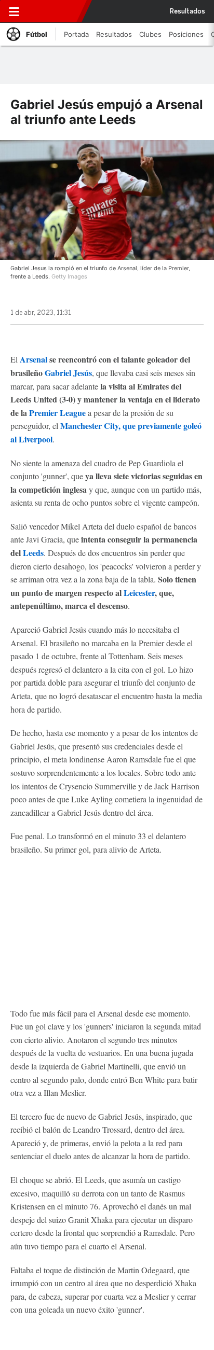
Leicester (139, 593)
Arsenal (33, 359)
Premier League (57, 413)
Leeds (33, 553)
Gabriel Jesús (68, 373)
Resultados (187, 11)
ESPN (55, 11)
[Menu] (14, 11)
